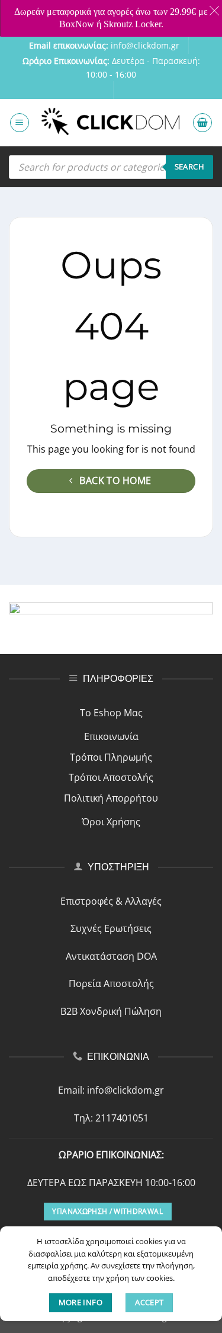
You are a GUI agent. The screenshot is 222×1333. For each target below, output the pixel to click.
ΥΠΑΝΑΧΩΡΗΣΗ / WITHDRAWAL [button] (107, 1211)
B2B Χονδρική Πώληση (111, 1011)
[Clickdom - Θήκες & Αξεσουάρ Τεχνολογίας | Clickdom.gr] (111, 123)
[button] (19, 122)
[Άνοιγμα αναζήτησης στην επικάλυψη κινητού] (111, 167)
